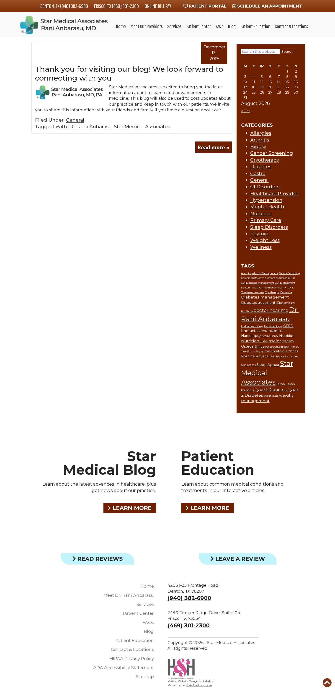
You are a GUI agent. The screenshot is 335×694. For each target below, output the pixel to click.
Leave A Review (239, 558)
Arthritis (259, 140)
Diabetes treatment (258, 303)
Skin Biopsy (277, 356)
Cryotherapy (264, 160)
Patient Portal (207, 6)
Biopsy (258, 146)
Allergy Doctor (260, 273)
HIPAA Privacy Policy (132, 658)
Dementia (286, 292)
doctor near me (271, 310)
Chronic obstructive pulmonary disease (264, 278)
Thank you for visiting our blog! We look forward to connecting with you (129, 73)
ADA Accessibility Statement (123, 667)
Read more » (213, 147)
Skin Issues (291, 356)
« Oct (245, 111)
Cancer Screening (271, 153)
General (75, 120)
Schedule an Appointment (269, 6)
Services (174, 26)
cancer (274, 273)
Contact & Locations (291, 26)
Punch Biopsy (255, 351)
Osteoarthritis (252, 346)
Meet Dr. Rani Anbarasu (128, 595)
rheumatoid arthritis (281, 351)
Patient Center (198, 26)
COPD (291, 278)
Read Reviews (99, 558)
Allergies (260, 133)
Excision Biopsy (273, 326)
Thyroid (259, 233)
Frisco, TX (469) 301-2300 (116, 6)
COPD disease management (257, 282)
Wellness (261, 247)
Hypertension (266, 200)
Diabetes (260, 166)
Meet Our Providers (146, 26)
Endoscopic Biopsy (252, 326)
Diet (279, 303)
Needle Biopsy (270, 336)
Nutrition (261, 213)
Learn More (131, 508)
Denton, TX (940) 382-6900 (64, 6)
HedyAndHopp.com (199, 685)
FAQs (219, 26)
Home (121, 26)
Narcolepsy (251, 336)
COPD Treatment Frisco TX (270, 287)
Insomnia (275, 331)
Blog (232, 26)
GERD (288, 326)
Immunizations (254, 331)
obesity (288, 341)
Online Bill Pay (158, 6)
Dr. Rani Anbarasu (90, 126)
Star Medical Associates (142, 126)
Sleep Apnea (268, 365)
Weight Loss (265, 240)
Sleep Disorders (269, 227)
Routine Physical (255, 356)
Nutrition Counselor (261, 340)
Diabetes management (265, 297)
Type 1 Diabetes (271, 389)
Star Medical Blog (109, 463)
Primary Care (265, 220)
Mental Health (267, 207)
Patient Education (255, 26)
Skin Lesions (248, 365)
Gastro (257, 173)
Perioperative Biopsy (277, 346)
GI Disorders (264, 186)
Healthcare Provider (274, 193)
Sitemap (145, 676)
